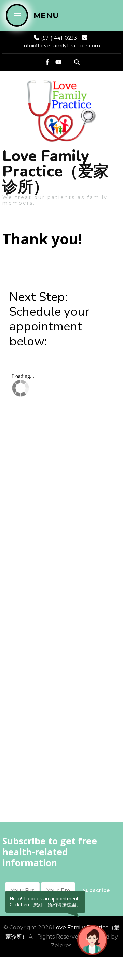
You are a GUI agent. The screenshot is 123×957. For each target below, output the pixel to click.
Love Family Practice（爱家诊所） (55, 171)
